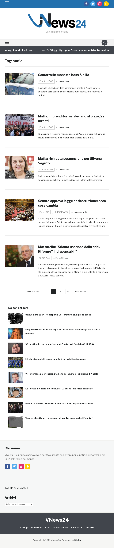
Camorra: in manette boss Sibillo (63, 75)
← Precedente (32, 291)
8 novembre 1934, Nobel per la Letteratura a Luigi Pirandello (58, 314)
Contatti (89, 527)
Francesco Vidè (80, 212)
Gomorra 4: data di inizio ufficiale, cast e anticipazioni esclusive (59, 403)
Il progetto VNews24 (31, 527)
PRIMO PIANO (61, 212)
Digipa (77, 540)
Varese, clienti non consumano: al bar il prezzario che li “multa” (58, 418)
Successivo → (82, 291)
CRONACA (44, 258)
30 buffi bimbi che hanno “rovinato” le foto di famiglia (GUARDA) (59, 344)
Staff (47, 527)
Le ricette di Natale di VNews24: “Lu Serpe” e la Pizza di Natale (59, 388)
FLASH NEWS (46, 81)
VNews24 (57, 520)
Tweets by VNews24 (16, 488)
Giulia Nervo (64, 81)
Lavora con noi (60, 527)
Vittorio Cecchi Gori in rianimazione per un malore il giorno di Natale (61, 374)
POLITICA (44, 212)
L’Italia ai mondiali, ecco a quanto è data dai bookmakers (55, 359)
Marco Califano (62, 258)
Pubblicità (76, 527)
